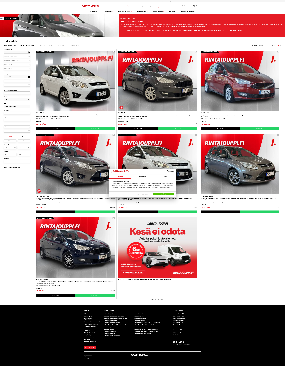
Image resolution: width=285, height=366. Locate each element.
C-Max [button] (52, 45)
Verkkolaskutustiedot (90, 326)
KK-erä (24, 136)
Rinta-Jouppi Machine (90, 341)
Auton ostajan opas (89, 337)
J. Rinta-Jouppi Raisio (139, 320)
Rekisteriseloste (88, 355)
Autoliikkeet (109, 311)
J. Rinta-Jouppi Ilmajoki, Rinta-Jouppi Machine (116, 324)
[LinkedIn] (179, 342)
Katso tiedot (56, 128)
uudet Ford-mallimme (212, 30)
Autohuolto (178, 311)
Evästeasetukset (88, 357)
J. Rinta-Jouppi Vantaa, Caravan (142, 333)
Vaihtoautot (123, 18)
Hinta (10, 136)
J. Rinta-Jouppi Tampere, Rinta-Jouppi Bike (146, 331)
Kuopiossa (160, 30)
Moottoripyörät (8, 64)
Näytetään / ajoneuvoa (157, 299)
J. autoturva (183, 26)
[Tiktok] (183, 342)
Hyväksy (164, 194)
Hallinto (86, 314)
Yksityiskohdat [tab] (142, 176)
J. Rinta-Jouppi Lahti (109, 333)
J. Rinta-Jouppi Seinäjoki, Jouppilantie (144, 324)
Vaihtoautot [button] (75, 45)
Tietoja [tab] (165, 176)
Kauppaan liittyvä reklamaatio (92, 322)
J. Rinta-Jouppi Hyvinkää (110, 320)
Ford (129, 18)
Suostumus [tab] (120, 176)
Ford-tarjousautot (199, 30)
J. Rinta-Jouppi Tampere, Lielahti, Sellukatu (146, 329)
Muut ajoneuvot (8, 68)
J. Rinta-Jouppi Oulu (139, 314)
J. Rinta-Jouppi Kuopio (110, 331)
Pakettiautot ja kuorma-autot (12, 60)
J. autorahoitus (174, 26)
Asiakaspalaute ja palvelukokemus (89, 319)
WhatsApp (96, 128)
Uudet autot (8, 85)
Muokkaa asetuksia (141, 194)
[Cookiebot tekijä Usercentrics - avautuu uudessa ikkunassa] (167, 171)
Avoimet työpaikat (89, 316)
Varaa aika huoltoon (178, 324)
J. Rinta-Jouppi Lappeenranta (112, 335)
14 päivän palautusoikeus (91, 324)
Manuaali (7, 127)
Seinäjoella (168, 30)
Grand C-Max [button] (63, 45)
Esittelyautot (8, 81)
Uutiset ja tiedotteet (89, 332)
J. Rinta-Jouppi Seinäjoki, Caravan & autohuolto (147, 322)
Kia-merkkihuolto (178, 322)
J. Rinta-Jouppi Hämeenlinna (112, 322)
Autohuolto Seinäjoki (179, 318)
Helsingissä (152, 30)
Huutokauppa (88, 339)
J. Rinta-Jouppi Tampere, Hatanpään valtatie (146, 327)
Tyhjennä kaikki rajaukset (29, 45)
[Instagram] (176, 342)
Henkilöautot (7, 52)
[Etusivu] (91, 6)
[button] (12, 167)
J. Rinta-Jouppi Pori (139, 316)
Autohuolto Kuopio (178, 316)
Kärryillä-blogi (87, 335)
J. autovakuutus (195, 26)
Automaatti (8, 131)
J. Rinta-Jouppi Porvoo (140, 318)
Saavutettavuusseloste (90, 358)
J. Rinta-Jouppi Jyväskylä (110, 327)
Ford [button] (43, 45)
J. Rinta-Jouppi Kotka (109, 329)
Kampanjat (87, 330)
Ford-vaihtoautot (188, 30)
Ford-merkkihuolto (236, 30)
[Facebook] (174, 342)
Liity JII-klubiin (89, 347)
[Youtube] (181, 342)
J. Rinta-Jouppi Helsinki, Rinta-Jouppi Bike (115, 318)
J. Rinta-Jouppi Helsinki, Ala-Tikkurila (114, 316)
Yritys (86, 311)
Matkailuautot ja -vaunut (10, 56)
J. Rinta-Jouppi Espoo (110, 314)
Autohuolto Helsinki (178, 314)
